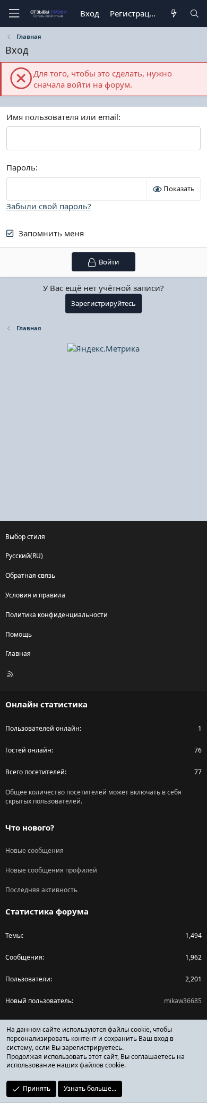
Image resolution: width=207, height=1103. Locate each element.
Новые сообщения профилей (51, 870)
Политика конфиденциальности (56, 614)
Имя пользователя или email (62, 117)
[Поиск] (194, 13)
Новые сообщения (34, 850)
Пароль (21, 167)
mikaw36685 (183, 1000)
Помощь (18, 634)
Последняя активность (41, 889)
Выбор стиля (25, 536)
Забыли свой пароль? (48, 206)
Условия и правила (35, 595)
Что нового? (29, 827)
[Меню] (13, 13)
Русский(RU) (24, 555)
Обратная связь (30, 575)
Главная (18, 653)
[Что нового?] (173, 13)
